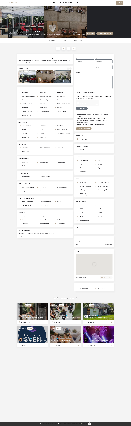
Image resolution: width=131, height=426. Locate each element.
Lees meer (83, 423)
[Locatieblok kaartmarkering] (94, 264)
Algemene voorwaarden (81, 94)
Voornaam (78, 58)
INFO (77, 3)
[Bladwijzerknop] (79, 322)
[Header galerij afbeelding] (22, 21)
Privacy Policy (105, 96)
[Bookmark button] (46, 322)
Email (96, 64)
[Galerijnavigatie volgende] (70, 68)
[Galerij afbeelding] (27, 76)
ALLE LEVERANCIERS (66, 3)
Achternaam (97, 58)
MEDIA (64, 40)
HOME (53, 3)
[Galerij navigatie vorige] (68, 68)
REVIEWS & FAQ (78, 40)
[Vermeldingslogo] (20, 32)
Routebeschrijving (106, 277)
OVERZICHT (52, 40)
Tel (76, 64)
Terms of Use (79, 98)
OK (89, 423)
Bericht (77, 75)
